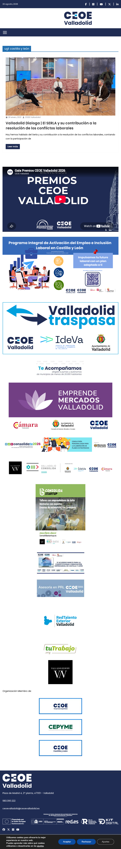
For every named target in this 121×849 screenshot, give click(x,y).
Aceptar (67, 841)
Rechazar (86, 841)
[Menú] (5, 32)
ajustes (40, 846)
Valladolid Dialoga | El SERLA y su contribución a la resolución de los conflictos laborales (51, 126)
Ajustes (105, 841)
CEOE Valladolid (32, 117)
